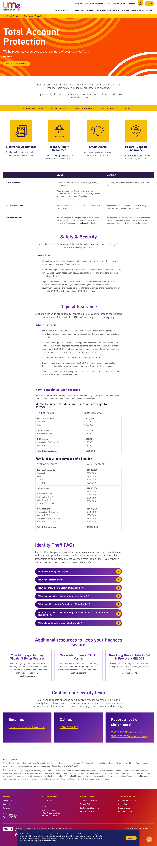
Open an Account (142, 10)
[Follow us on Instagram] (11, 817)
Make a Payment (96, 3)
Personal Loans (124, 808)
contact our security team (16, 63)
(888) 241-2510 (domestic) (126, 732)
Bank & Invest (63, 10)
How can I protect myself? (51, 579)
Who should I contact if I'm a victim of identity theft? (64, 604)
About (125, 10)
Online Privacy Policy (49, 840)
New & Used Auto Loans (128, 800)
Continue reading (27, 675)
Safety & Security (59, 108)
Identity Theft (108, 108)
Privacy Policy (86, 804)
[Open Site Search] (140, 3)
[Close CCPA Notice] (137, 832)
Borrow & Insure (83, 10)
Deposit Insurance (84, 108)
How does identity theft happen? (54, 571)
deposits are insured (133, 155)
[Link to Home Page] (12, 6)
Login (149, 4)
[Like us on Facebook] (5, 817)
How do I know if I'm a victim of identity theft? (61, 587)
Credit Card (122, 804)
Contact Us (132, 3)
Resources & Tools (108, 10)
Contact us (128, 108)
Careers (6, 804)
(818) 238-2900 (69, 727)
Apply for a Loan (81, 3)
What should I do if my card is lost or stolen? (60, 623)
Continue (131, 838)
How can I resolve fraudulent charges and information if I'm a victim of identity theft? (73, 613)
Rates (107, 3)
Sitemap (6, 808)
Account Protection (33, 108)
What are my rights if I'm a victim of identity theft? (63, 596)
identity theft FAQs (62, 155)
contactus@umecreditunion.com (27, 727)
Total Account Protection (89, 808)
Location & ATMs (118, 3)
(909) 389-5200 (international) (129, 736)
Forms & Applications (88, 800)
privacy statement (80, 223)
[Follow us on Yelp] (16, 817)
